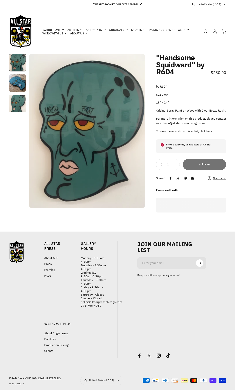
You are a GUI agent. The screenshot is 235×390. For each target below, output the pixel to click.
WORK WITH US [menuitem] (52, 33)
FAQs (47, 275)
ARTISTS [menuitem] (73, 30)
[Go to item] (17, 62)
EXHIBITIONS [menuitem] (51, 30)
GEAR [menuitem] (181, 30)
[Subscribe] (199, 263)
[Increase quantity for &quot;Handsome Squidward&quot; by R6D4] (175, 164)
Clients (48, 351)
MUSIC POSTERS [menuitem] (160, 30)
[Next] (135, 131)
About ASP (51, 258)
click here (206, 131)
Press (48, 264)
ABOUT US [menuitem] (77, 33)
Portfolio (50, 339)
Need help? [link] (219, 178)
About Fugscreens (56, 333)
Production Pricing (56, 345)
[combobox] (209, 4)
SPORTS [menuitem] (136, 30)
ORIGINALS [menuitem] (116, 30)
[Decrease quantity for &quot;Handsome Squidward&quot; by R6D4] (160, 164)
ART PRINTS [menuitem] (94, 30)
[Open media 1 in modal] (87, 131)
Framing (49, 269)
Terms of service (16, 383)
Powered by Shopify (49, 377)
